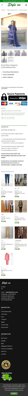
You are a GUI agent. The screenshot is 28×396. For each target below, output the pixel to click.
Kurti (2, 317)
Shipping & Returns (6, 346)
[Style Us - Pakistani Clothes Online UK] (14, 5)
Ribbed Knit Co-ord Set (6, 271)
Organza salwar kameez (19, 113)
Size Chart (4, 338)
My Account (4, 327)
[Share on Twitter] (8, 118)
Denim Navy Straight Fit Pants (6, 192)
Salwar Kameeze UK (6, 114)
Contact (3, 354)
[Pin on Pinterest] (13, 118)
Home (3, 10)
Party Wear (23, 10)
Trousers (3, 319)
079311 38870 (12, 294)
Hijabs (3, 322)
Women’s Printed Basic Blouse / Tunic (20, 218)
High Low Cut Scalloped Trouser (20, 192)
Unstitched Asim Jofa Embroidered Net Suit (21, 245)
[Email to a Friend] (10, 118)
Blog (2, 343)
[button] (2, 5)
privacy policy (19, 390)
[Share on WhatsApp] (2, 118)
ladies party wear (8, 113)
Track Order (4, 325)
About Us (3, 351)
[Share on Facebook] (5, 118)
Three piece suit (19, 114)
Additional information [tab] (8, 130)
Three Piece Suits (12, 10)
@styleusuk (11, 296)
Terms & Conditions (7, 349)
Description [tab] (4, 127)
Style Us (13, 114)
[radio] (2, 188)
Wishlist (3, 341)
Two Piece (4, 314)
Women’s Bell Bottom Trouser (7, 245)
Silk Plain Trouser (5, 218)
